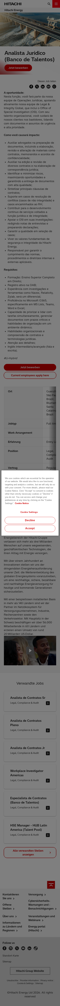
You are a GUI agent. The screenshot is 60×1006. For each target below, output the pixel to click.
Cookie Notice (22, 503)
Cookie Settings (29, 512)
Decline (30, 520)
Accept (30, 528)
